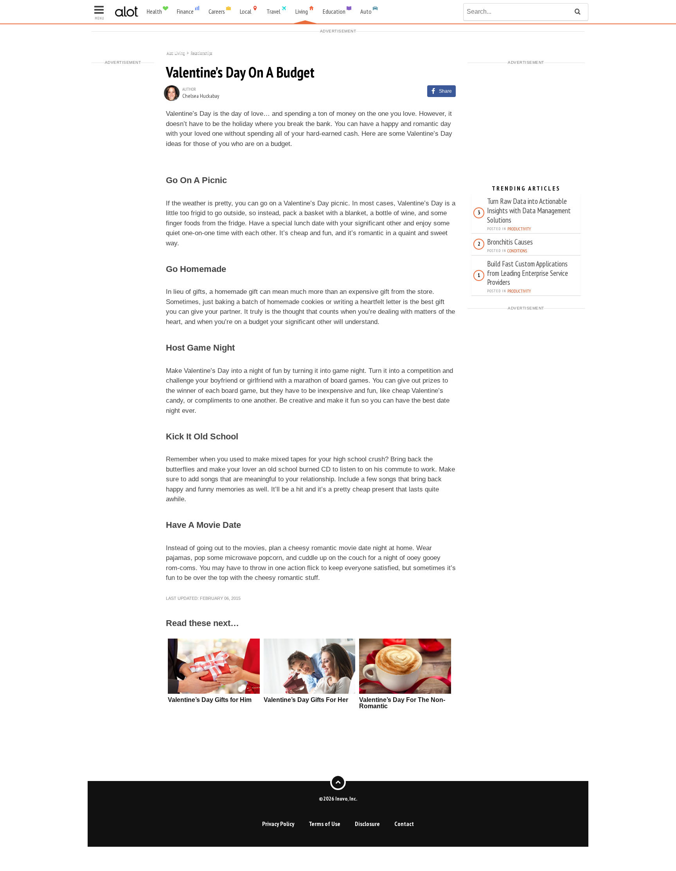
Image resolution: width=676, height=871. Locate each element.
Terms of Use (324, 824)
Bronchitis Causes (510, 242)
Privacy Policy (278, 824)
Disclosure (367, 824)
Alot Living (176, 52)
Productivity (519, 229)
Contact (404, 824)
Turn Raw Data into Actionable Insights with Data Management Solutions (529, 210)
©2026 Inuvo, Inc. (338, 798)
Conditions (517, 250)
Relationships (201, 52)
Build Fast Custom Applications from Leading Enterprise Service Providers (527, 273)
